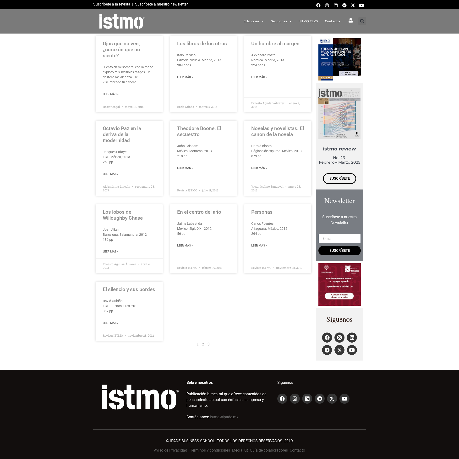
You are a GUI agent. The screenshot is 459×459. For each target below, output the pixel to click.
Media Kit (240, 450)
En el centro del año (199, 212)
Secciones (279, 21)
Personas (262, 212)
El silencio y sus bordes (129, 289)
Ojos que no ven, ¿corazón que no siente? (121, 49)
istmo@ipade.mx (224, 417)
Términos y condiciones (210, 450)
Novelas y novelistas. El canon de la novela (277, 131)
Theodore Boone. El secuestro (199, 131)
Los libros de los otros (202, 43)
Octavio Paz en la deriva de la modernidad (122, 134)
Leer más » (111, 94)
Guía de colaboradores (269, 450)
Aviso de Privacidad (170, 450)
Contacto (332, 21)
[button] (362, 21)
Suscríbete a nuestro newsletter (161, 4)
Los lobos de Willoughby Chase (123, 215)
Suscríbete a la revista (111, 4)
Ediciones (251, 21)
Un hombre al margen (275, 43)
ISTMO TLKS (308, 21)
